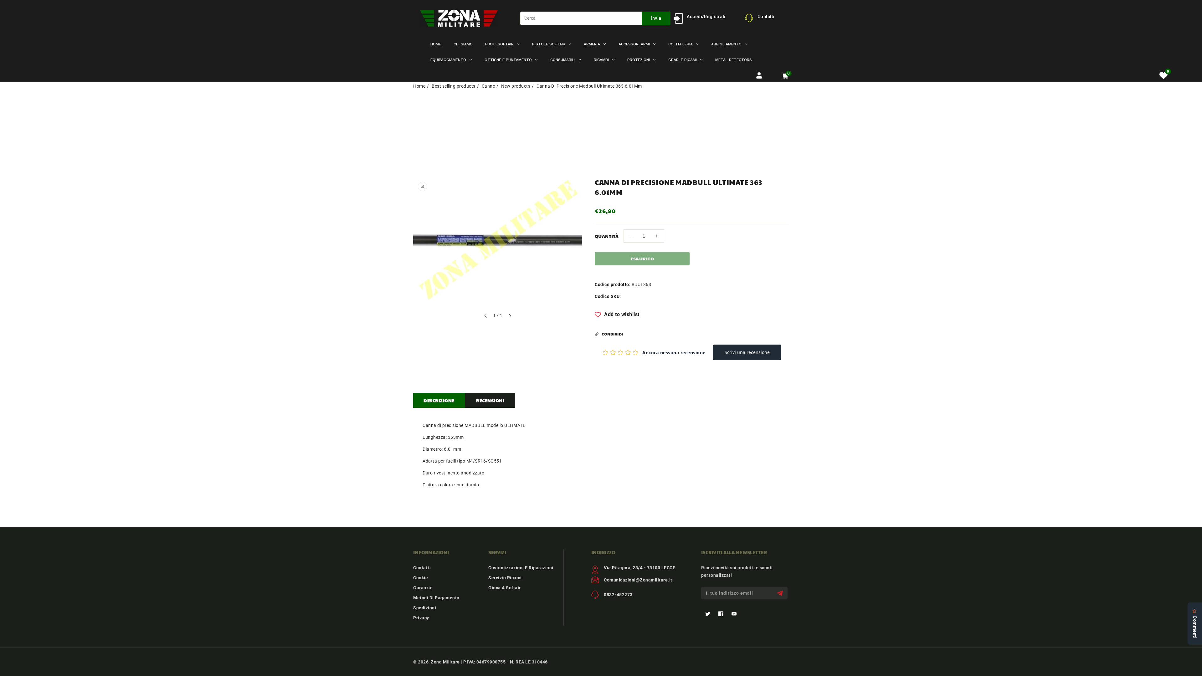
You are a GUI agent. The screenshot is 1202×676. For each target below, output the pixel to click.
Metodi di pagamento (436, 597)
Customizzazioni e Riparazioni (520, 567)
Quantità (607, 236)
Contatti (422, 567)
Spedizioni (424, 607)
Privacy (421, 617)
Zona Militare (445, 661)
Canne (488, 86)
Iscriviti (780, 593)
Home (419, 86)
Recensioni (490, 400)
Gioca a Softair (504, 587)
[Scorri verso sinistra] (485, 316)
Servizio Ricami (505, 577)
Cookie (420, 577)
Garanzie (423, 587)
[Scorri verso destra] (509, 316)
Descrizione (439, 400)
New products (515, 86)
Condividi (612, 333)
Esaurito (642, 258)
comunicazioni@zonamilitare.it (638, 579)
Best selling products (453, 86)
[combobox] (595, 18)
